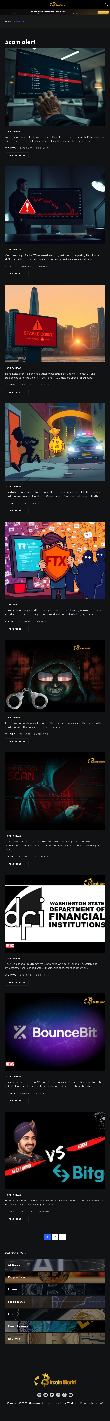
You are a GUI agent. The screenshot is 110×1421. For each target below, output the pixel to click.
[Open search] (106, 4)
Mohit (11, 503)
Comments (43, 148)
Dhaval (12, 148)
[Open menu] (6, 4)
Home (8, 21)
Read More (15, 155)
